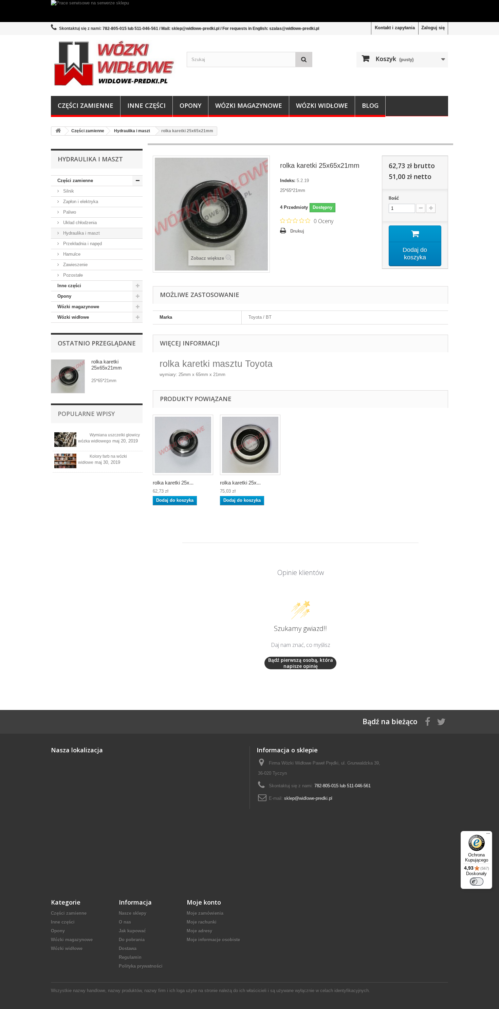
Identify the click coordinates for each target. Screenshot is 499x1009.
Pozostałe (72, 275)
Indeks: (287, 180)
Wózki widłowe (322, 105)
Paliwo (69, 212)
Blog (370, 105)
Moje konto (204, 902)
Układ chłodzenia (79, 222)
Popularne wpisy (86, 414)
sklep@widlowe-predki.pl (308, 798)
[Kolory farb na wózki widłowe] (65, 461)
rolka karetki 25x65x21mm (106, 365)
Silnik (68, 191)
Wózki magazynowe (248, 105)
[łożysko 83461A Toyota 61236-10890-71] (183, 445)
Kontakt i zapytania (395, 27)
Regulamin (130, 957)
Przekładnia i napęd (82, 243)
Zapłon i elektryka (80, 201)
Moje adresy (199, 930)
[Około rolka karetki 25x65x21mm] (68, 376)
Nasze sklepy (132, 913)
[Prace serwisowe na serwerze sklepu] (249, 11)
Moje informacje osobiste (213, 939)
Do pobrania (132, 939)
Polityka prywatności (141, 966)
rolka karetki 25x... (173, 483)
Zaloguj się (433, 27)
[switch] (476, 881)
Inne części (146, 105)
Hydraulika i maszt (81, 233)
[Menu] (488, 835)
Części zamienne (85, 105)
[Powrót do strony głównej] (58, 131)
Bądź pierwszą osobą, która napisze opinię (300, 663)
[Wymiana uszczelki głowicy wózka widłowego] (65, 439)
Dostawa (127, 948)
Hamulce (71, 254)
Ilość (394, 198)
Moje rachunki (202, 922)
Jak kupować (132, 930)
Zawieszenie (75, 264)
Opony (190, 105)
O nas (125, 922)
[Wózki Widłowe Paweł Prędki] (114, 63)
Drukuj (297, 231)
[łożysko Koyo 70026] (250, 445)
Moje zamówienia (205, 913)
